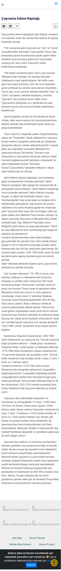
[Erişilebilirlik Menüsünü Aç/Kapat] (54, 562)
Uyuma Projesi (47, 544)
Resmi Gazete (37, 538)
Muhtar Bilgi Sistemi (20, 544)
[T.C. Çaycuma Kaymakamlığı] (16, 4)
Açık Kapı (17, 538)
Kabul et (31, 565)
